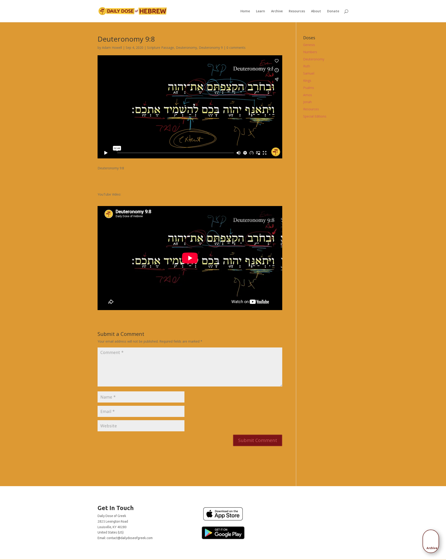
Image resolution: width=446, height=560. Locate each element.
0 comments (236, 47)
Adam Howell (112, 47)
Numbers (310, 52)
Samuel (308, 73)
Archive (277, 11)
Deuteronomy (186, 47)
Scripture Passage (160, 47)
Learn (260, 11)
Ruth (306, 66)
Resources (297, 11)
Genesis (309, 45)
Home (245, 11)
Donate (333, 11)
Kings (307, 80)
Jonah (307, 102)
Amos (307, 95)
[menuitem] (432, 539)
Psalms (308, 87)
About (316, 11)
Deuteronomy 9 (211, 47)
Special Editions (314, 116)
